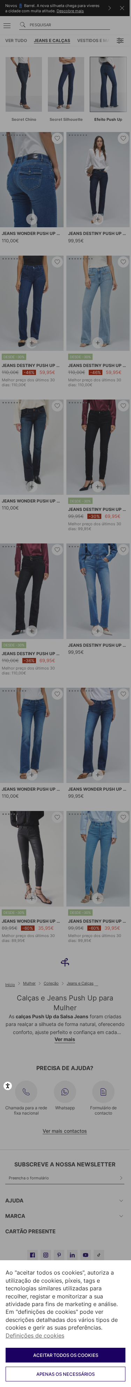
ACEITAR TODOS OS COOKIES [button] (65, 1355)
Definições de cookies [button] (35, 1335)
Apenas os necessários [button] (65, 1374)
